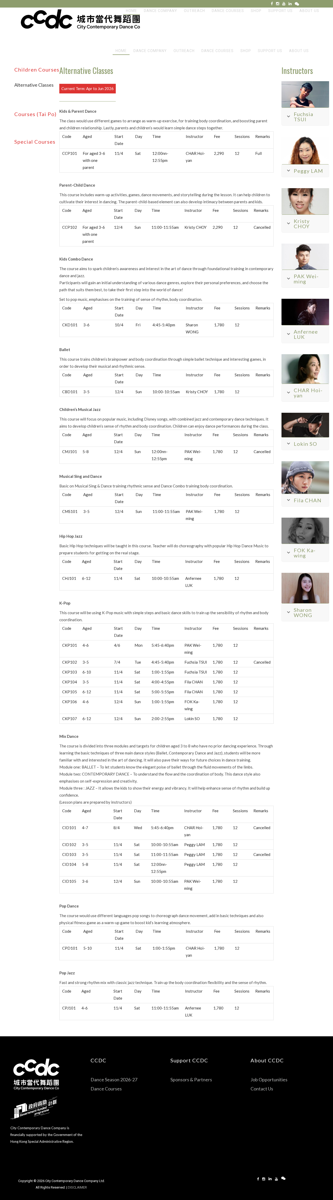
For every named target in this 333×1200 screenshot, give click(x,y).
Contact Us (262, 1088)
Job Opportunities (269, 1079)
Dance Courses (106, 1088)
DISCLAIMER (78, 1187)
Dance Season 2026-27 (114, 1079)
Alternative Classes (34, 85)
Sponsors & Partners (191, 1079)
